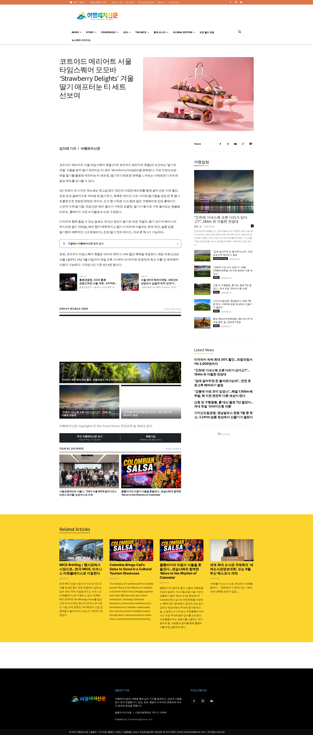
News (75, 32)
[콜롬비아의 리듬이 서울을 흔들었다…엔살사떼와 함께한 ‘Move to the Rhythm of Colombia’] (181, 550)
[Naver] (235, 144)
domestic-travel (201, 212)
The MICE (140, 32)
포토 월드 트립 (207, 32)
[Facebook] (230, 2)
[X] (228, 144)
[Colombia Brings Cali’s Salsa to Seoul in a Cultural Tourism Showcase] (131, 550)
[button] (240, 32)
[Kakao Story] (250, 144)
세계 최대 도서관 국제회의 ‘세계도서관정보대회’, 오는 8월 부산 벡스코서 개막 (231, 569)
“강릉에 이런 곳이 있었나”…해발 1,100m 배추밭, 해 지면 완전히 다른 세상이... (233, 270)
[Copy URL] (243, 144)
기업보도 (160, 2)
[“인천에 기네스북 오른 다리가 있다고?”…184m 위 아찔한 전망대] (224, 191)
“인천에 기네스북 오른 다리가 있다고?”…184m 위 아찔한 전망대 (220, 219)
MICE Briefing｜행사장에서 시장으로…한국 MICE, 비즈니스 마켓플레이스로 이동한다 (80, 569)
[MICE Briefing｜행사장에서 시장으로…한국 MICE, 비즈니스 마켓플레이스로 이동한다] (81, 550)
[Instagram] (235, 2)
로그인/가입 (174, 2)
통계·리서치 (160, 32)
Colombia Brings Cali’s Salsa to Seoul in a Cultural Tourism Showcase (131, 569)
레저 (125, 32)
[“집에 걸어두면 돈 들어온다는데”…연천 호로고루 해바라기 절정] (202, 255)
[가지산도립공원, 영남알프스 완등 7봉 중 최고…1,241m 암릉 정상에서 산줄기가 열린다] (202, 305)
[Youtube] (241, 2)
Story (90, 32)
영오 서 (198, 226)
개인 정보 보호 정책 (146, 2)
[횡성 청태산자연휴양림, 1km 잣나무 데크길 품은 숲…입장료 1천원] (202, 323)
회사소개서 (130, 2)
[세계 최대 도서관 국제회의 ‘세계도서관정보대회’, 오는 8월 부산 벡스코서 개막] (232, 550)
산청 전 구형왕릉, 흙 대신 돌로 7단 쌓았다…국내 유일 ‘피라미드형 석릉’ (223, 404)
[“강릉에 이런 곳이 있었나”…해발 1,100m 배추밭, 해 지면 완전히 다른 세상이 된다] (202, 271)
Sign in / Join (117, 2)
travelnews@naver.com (139, 719)
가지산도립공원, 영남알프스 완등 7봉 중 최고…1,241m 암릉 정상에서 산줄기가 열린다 (232, 304)
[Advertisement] (184, 16)
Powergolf (108, 32)
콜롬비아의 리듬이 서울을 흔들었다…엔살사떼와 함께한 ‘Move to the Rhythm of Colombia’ (180, 571)
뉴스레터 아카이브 (81, 40)
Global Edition (182, 32)
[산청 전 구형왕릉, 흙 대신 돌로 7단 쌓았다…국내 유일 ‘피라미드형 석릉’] (202, 289)
